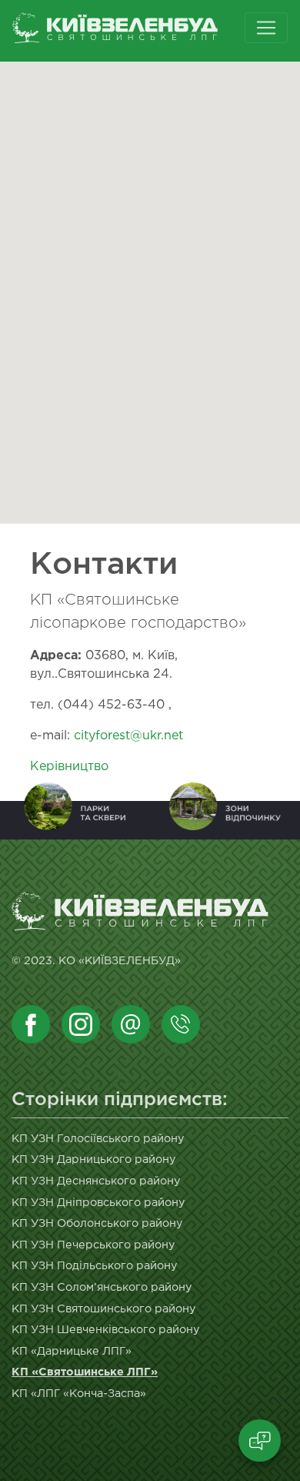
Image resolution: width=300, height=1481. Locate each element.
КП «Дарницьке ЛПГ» (72, 1351)
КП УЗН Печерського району (93, 1245)
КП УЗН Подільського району (95, 1266)
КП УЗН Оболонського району (97, 1223)
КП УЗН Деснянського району (96, 1181)
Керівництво (69, 766)
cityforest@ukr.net (128, 736)
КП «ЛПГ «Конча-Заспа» (79, 1394)
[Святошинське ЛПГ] (141, 31)
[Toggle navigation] (266, 27)
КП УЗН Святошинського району (104, 1309)
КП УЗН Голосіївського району (98, 1139)
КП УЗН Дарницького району (94, 1159)
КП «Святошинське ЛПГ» (85, 1372)
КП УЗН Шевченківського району (106, 1330)
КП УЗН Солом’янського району (102, 1287)
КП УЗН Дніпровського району (98, 1203)
